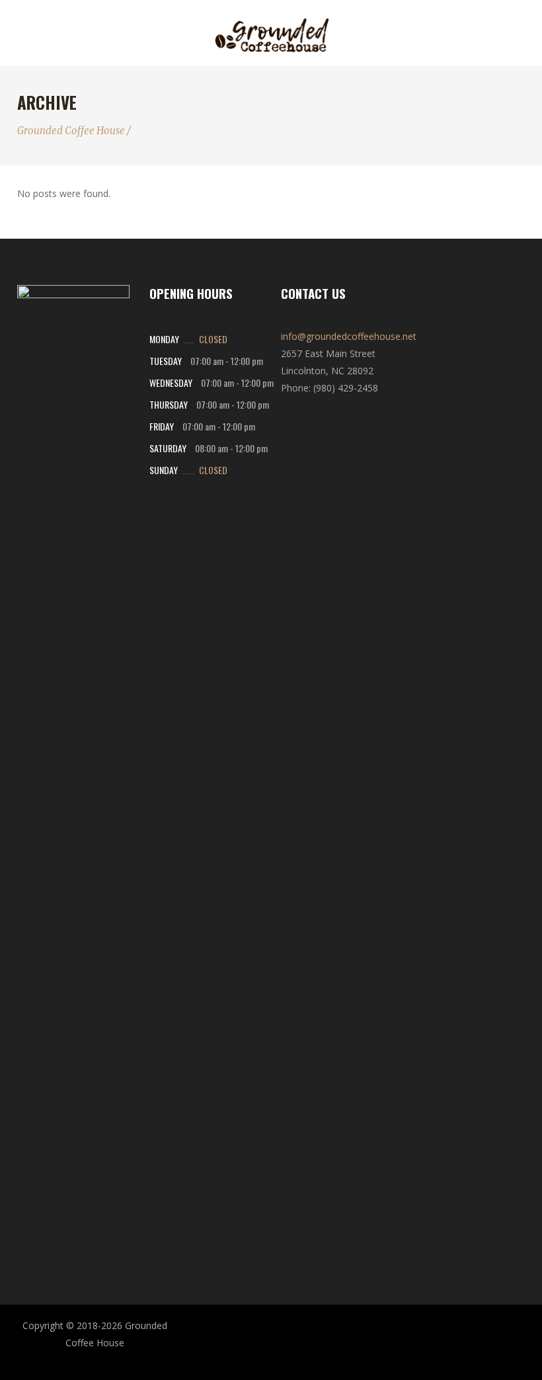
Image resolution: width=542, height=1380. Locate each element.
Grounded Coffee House (71, 131)
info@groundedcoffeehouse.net (348, 336)
